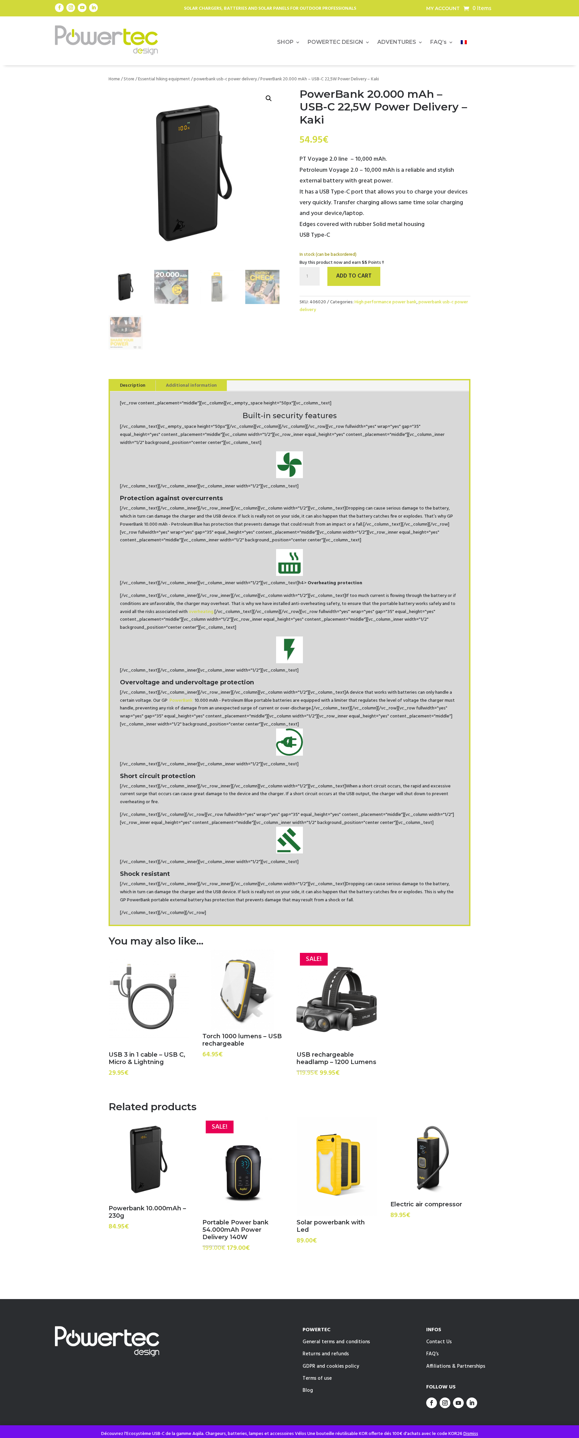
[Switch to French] (464, 43)
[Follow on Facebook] (59, 7)
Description (132, 385)
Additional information (191, 385)
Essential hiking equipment (164, 79)
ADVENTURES (396, 42)
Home (114, 79)
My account (443, 8)
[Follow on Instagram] (70, 7)
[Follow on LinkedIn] (93, 7)
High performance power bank (385, 302)
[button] (269, 98)
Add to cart (354, 276)
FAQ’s (438, 42)
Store (129, 79)
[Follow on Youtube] (82, 7)
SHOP (285, 42)
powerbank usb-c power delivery (225, 79)
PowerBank (182, 700)
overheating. (201, 612)
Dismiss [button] (470, 1434)
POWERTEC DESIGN (335, 42)
